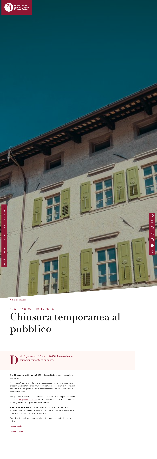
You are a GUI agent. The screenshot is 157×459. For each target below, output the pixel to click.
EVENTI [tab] (4, 227)
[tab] (152, 228)
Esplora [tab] (4, 251)
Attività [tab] (4, 262)
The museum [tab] (4, 238)
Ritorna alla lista (19, 300)
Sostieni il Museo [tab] (4, 213)
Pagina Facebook (17, 426)
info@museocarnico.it (28, 399)
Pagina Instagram (17, 431)
